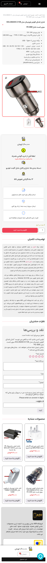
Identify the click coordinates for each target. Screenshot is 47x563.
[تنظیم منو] (39, 4)
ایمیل (41, 382)
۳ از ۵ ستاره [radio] (36, 356)
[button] (6, 78)
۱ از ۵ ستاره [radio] (42, 356)
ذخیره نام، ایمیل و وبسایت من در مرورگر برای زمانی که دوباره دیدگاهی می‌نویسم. (24, 393)
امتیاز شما (40, 354)
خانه (43, 15)
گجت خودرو (10, 168)
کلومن (34, 247)
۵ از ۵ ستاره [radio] (30, 356)
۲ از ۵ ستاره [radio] (39, 356)
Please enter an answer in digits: (31, 398)
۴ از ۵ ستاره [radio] (33, 356)
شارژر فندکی (29, 262)
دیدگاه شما (39, 361)
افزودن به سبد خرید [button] (34, 456)
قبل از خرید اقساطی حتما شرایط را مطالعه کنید (23, 218)
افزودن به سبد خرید (20, 230)
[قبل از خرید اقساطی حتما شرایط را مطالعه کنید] (23, 213)
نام (42, 374)
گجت (40, 15)
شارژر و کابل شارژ (22, 168)
